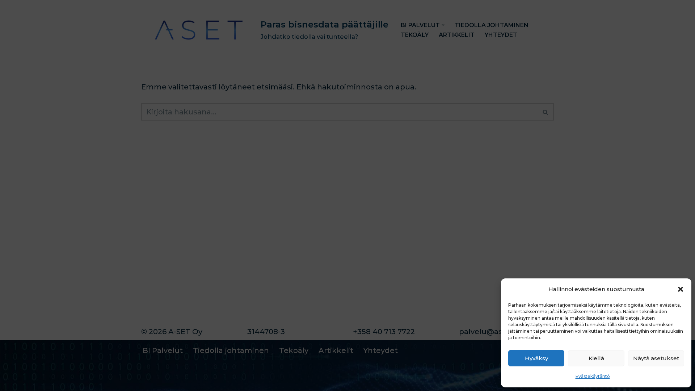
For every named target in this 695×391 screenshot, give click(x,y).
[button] (680, 289)
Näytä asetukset (656, 358)
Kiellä (596, 358)
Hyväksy (536, 358)
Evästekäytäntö (593, 376)
